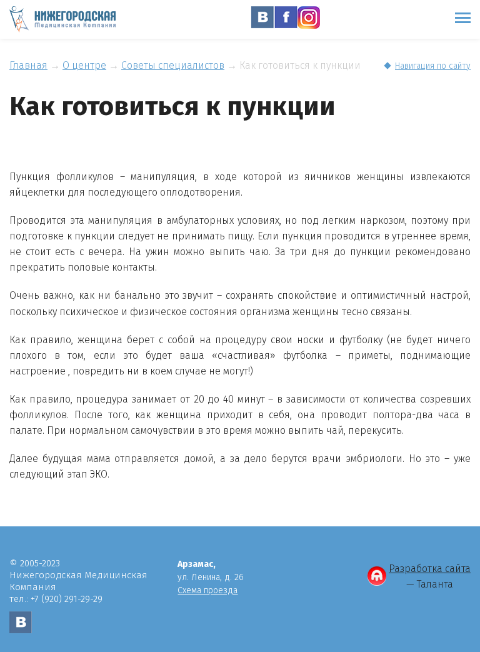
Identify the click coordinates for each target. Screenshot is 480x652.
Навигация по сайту (433, 66)
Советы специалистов (172, 65)
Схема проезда (208, 590)
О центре (84, 65)
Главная (28, 65)
